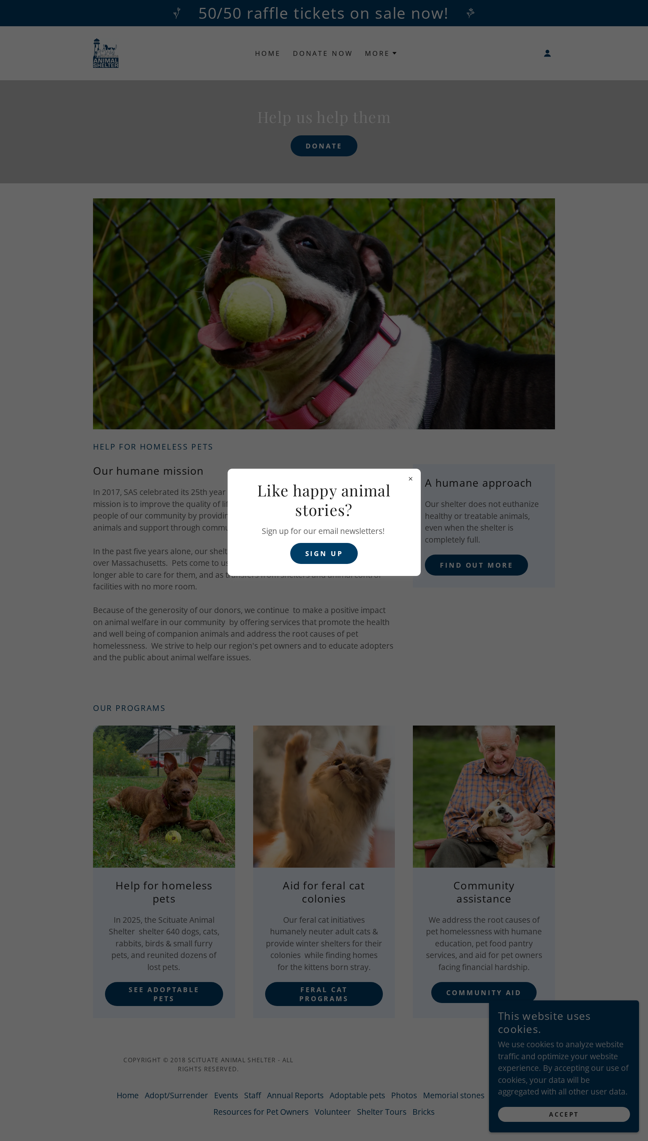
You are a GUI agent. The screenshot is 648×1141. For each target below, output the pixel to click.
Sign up (324, 553)
